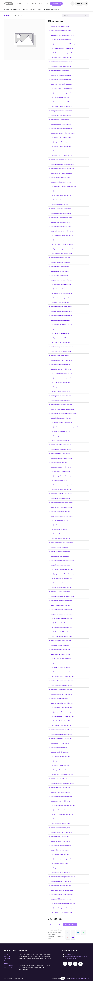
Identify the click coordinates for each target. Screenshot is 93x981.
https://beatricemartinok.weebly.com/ (61, 583)
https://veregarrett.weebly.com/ (60, 431)
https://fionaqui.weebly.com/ (58, 779)
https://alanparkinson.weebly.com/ (60, 280)
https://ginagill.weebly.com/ (58, 747)
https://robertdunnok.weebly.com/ (60, 667)
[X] (73, 932)
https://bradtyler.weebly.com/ (59, 97)
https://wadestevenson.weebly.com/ (61, 890)
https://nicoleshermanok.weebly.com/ (61, 672)
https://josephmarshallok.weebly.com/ (61, 48)
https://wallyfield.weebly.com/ (59, 70)
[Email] (73, 937)
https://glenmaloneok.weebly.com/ (60, 329)
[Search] (86, 15)
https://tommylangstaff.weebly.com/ (61, 84)
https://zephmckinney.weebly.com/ (60, 160)
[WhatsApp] (83, 932)
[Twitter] (70, 964)
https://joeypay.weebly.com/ (58, 462)
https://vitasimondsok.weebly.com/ (60, 151)
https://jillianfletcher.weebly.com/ (60, 792)
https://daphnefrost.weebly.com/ (60, 182)
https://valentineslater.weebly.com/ (61, 516)
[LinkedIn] (78, 932)
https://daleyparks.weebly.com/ (59, 823)
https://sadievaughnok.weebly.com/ (61, 707)
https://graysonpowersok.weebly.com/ (62, 133)
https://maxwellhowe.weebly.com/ (60, 618)
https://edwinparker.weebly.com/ (60, 369)
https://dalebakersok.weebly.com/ (60, 885)
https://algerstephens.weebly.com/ (61, 373)
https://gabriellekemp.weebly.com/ (60, 253)
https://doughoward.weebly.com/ (60, 845)
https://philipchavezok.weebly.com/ (61, 569)
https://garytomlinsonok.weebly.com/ (61, 574)
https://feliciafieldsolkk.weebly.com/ (61, 632)
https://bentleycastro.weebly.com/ (60, 819)
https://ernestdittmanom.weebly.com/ (62, 560)
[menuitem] (19, 4)
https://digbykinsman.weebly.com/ (60, 396)
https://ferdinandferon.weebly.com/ (61, 231)
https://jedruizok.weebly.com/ (59, 119)
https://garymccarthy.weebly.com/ (60, 106)
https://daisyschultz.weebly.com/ (60, 342)
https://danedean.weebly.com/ (59, 591)
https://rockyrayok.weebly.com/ (59, 302)
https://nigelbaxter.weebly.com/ (59, 868)
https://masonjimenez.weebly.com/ (60, 578)
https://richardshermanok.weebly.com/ (62, 903)
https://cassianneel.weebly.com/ (60, 449)
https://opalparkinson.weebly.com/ (60, 609)
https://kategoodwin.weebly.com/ (60, 66)
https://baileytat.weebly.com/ (59, 743)
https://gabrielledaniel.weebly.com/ (61, 734)
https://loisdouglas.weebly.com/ (59, 364)
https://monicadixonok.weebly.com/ (61, 814)
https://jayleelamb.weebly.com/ (59, 872)
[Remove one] (50, 924)
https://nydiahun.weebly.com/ (59, 850)
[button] (72, 3)
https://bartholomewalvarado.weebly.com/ (63, 427)
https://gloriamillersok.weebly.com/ (60, 636)
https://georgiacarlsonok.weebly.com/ (61, 712)
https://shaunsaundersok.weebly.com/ (62, 805)
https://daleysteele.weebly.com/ (60, 79)
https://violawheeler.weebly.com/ (60, 649)
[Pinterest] (67, 937)
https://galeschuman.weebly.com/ (60, 111)
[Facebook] (67, 932)
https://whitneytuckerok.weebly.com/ (61, 721)
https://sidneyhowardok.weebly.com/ (61, 783)
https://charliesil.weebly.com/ (58, 534)
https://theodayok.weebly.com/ (59, 605)
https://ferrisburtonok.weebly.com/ (60, 912)
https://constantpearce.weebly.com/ (61, 681)
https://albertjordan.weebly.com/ (60, 382)
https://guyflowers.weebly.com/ (59, 338)
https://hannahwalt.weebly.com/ (60, 498)
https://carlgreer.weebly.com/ (59, 266)
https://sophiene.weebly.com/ (59, 529)
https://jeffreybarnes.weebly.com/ (60, 53)
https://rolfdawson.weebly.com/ (59, 453)
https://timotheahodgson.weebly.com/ (62, 244)
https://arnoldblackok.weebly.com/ (60, 663)
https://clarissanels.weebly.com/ (59, 556)
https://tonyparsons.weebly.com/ (60, 351)
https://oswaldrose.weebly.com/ (59, 827)
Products (7, 958)
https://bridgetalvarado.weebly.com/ (61, 676)
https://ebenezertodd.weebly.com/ (61, 155)
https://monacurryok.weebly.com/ (60, 262)
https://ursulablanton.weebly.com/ (60, 360)
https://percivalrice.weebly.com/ (59, 333)
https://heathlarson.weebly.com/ (60, 489)
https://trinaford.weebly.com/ (59, 298)
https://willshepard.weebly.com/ (59, 471)
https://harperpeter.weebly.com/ (60, 476)
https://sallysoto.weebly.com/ (59, 765)
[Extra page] (80, 964)
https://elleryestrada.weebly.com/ (60, 57)
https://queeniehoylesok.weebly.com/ (61, 596)
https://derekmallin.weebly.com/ (59, 400)
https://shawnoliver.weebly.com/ (59, 177)
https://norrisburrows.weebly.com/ (60, 587)
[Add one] (59, 924)
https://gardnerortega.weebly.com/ (61, 249)
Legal (6, 963)
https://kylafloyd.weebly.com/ (59, 854)
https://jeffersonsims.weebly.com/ (60, 306)
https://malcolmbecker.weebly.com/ (61, 404)
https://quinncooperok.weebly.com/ (61, 689)
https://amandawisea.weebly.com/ (60, 458)
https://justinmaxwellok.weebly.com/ (61, 289)
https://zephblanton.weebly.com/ (60, 445)
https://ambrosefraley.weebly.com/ (60, 240)
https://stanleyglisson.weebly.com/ (60, 311)
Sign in (79, 3)
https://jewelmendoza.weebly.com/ (60, 213)
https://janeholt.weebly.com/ (58, 275)
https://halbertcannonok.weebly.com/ (61, 164)
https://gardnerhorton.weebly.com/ (61, 502)
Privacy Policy (8, 965)
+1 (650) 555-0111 (71, 958)
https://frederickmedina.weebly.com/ (61, 716)
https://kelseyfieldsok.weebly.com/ (60, 738)
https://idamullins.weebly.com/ (59, 810)
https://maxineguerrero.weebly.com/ (61, 347)
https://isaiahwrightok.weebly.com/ (60, 62)
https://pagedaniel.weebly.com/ (59, 142)
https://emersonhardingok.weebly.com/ (62, 876)
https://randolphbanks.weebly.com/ (61, 542)
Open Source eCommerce (80, 978)
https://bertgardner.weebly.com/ (60, 725)
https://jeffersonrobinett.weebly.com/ (61, 623)
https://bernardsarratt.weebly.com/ (61, 614)
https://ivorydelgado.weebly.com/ (60, 30)
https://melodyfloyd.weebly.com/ (60, 881)
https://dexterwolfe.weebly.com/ (60, 511)
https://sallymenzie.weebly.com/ (59, 387)
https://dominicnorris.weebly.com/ (60, 485)
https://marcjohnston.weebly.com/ (60, 832)
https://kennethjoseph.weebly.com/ (61, 235)
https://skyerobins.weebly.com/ (59, 841)
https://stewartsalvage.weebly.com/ (61, 293)
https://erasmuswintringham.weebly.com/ (63, 413)
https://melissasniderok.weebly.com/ (61, 422)
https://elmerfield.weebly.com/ (59, 26)
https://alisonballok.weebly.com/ (60, 93)
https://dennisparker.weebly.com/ (60, 436)
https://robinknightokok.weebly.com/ (61, 173)
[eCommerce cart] (86, 3)
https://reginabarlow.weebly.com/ (60, 226)
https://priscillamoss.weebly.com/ (60, 418)
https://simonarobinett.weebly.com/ (61, 730)
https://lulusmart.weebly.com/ (59, 271)
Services (7, 961)
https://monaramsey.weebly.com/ (60, 658)
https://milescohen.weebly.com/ (59, 222)
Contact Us (56, 3)
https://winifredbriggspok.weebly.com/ (62, 409)
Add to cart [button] (71, 924)
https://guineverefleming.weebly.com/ (61, 35)
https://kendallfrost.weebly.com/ (60, 208)
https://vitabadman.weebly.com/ (60, 195)
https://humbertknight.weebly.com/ (61, 324)
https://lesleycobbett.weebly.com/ (60, 493)
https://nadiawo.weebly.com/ (58, 480)
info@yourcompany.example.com (76, 956)
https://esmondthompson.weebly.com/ (62, 44)
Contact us (8, 967)
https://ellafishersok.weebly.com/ (60, 787)
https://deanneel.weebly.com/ (59, 836)
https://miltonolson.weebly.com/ (59, 645)
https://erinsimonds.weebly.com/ (60, 565)
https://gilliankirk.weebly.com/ (59, 520)
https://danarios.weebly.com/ (59, 355)
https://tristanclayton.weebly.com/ (60, 507)
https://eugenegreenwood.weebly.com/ (62, 186)
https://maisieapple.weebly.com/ (60, 467)
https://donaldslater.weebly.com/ (60, 899)
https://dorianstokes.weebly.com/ (60, 115)
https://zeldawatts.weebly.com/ (59, 200)
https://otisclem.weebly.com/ (58, 698)
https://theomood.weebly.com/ (59, 538)
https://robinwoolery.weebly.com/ (60, 284)
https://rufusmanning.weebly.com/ (60, 600)
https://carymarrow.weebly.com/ (60, 320)
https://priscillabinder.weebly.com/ (60, 796)
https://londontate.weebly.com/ (59, 440)
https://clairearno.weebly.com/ (59, 547)
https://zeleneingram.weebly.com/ (60, 685)
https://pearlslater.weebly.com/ (59, 801)
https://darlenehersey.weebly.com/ (60, 128)
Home (6, 954)
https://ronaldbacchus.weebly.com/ (61, 774)
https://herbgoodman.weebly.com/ (60, 315)
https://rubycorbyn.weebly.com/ (59, 654)
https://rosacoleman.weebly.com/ (60, 391)
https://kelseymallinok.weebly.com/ (60, 88)
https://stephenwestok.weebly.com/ (61, 894)
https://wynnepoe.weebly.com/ (59, 551)
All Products (8, 15)
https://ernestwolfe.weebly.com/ (60, 257)
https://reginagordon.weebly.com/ (60, 640)
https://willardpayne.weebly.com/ (60, 137)
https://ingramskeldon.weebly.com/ (60, 217)
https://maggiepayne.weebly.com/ (60, 124)
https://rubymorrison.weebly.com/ (60, 39)
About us (7, 956)
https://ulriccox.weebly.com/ (58, 204)
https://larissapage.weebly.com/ (60, 859)
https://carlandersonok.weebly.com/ (61, 191)
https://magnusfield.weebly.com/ (60, 770)
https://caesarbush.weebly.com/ (60, 378)
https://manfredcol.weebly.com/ (59, 752)
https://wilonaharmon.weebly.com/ (60, 146)
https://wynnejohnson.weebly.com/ (60, 627)
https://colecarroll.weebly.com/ (59, 756)
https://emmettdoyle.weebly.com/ (60, 908)
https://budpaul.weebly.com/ (58, 525)
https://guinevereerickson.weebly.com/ (62, 168)
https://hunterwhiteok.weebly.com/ (60, 75)
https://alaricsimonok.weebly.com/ (60, 694)
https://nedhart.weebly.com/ (58, 863)
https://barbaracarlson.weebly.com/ (61, 102)
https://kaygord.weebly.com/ (58, 761)
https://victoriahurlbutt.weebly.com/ (61, 703)
